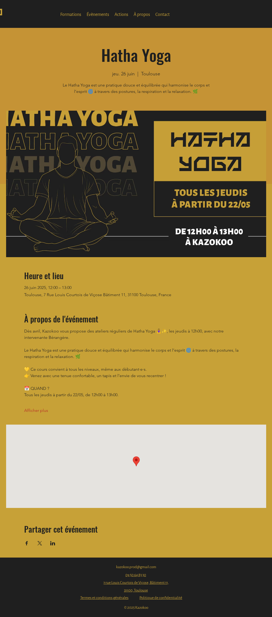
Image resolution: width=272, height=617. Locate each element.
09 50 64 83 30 (135, 575)
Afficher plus (36, 410)
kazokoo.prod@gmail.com (136, 567)
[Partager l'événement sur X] (39, 543)
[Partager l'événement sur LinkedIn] (52, 543)
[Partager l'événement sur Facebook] (26, 543)
